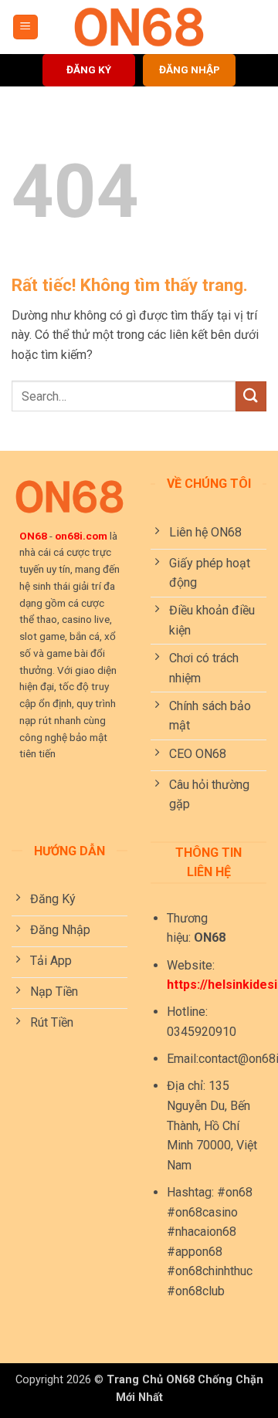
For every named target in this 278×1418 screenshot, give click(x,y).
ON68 (33, 536)
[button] (25, 27)
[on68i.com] (139, 27)
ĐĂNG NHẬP (189, 69)
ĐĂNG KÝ (88, 69)
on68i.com (81, 536)
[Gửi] (251, 396)
